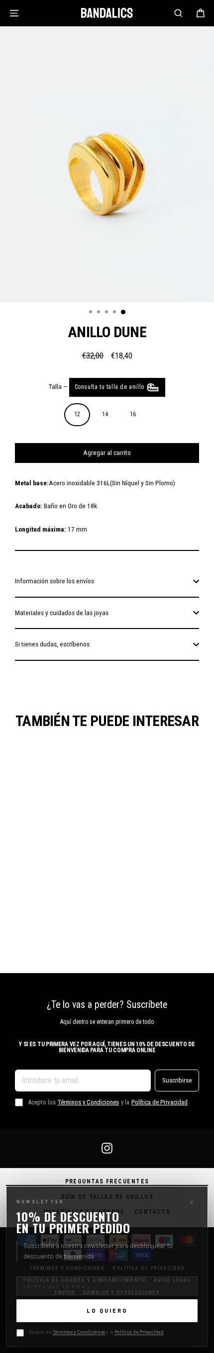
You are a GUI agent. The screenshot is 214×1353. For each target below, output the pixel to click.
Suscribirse (177, 1079)
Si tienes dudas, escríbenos (52, 644)
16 (133, 414)
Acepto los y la (96, 1332)
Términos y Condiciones (79, 1332)
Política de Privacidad (139, 1332)
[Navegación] (14, 13)
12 (77, 414)
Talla (97, 386)
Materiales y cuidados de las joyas (61, 613)
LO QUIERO (107, 1310)
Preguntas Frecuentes (107, 1181)
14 (105, 414)
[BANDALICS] (107, 13)
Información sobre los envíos (54, 581)
